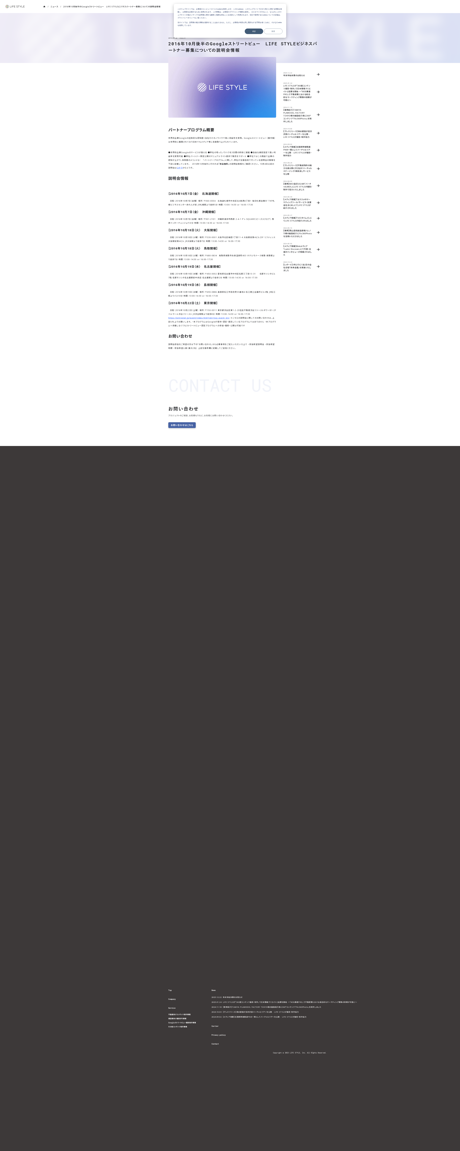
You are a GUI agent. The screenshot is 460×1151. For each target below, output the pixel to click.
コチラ (180, 167)
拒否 (273, 31)
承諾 (254, 31)
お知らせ (183, 38)
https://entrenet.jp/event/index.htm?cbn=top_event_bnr (199, 318)
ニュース (54, 6)
